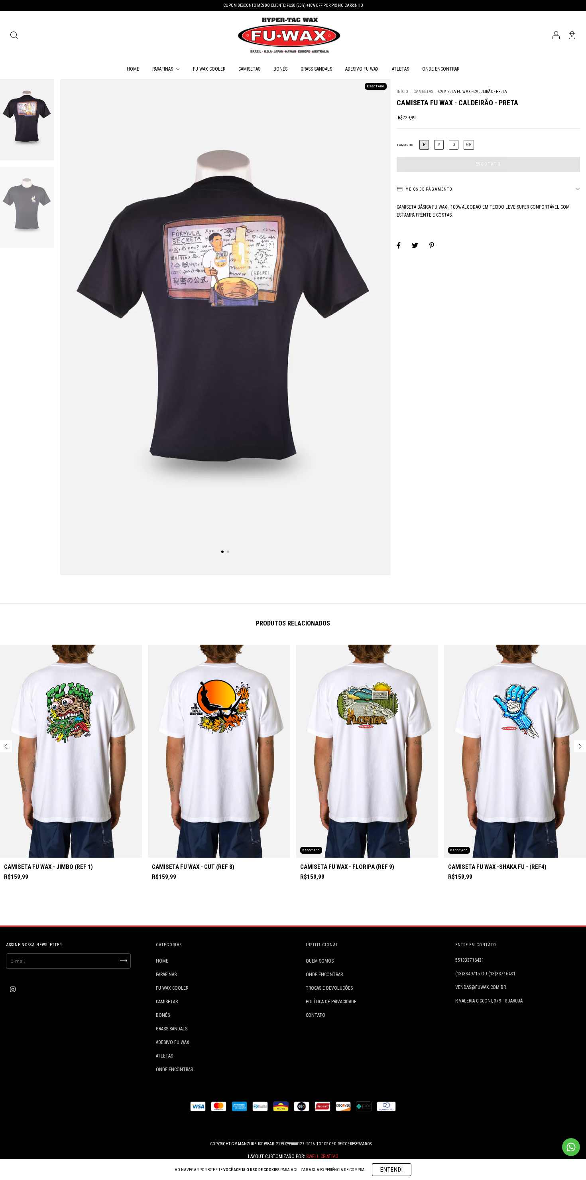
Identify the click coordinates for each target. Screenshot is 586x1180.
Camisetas (249, 69)
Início (402, 91)
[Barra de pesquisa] (14, 36)
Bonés (280, 69)
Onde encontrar (440, 69)
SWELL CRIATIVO (322, 1156)
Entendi (391, 1169)
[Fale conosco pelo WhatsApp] (571, 1147)
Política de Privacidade (331, 1001)
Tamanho (405, 145)
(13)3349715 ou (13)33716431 (485, 974)
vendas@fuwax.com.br (480, 987)
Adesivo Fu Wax (362, 69)
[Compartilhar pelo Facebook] (399, 245)
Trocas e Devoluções (329, 988)
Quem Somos (320, 961)
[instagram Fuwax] (13, 989)
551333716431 (469, 960)
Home (133, 69)
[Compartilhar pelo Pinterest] (431, 245)
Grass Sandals (316, 69)
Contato (315, 1015)
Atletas (400, 69)
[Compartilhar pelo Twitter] (415, 245)
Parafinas (163, 69)
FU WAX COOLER (209, 69)
